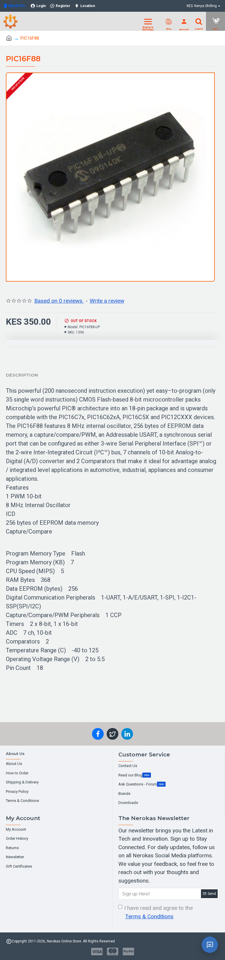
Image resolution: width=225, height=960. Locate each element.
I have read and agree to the (158, 912)
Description (22, 375)
